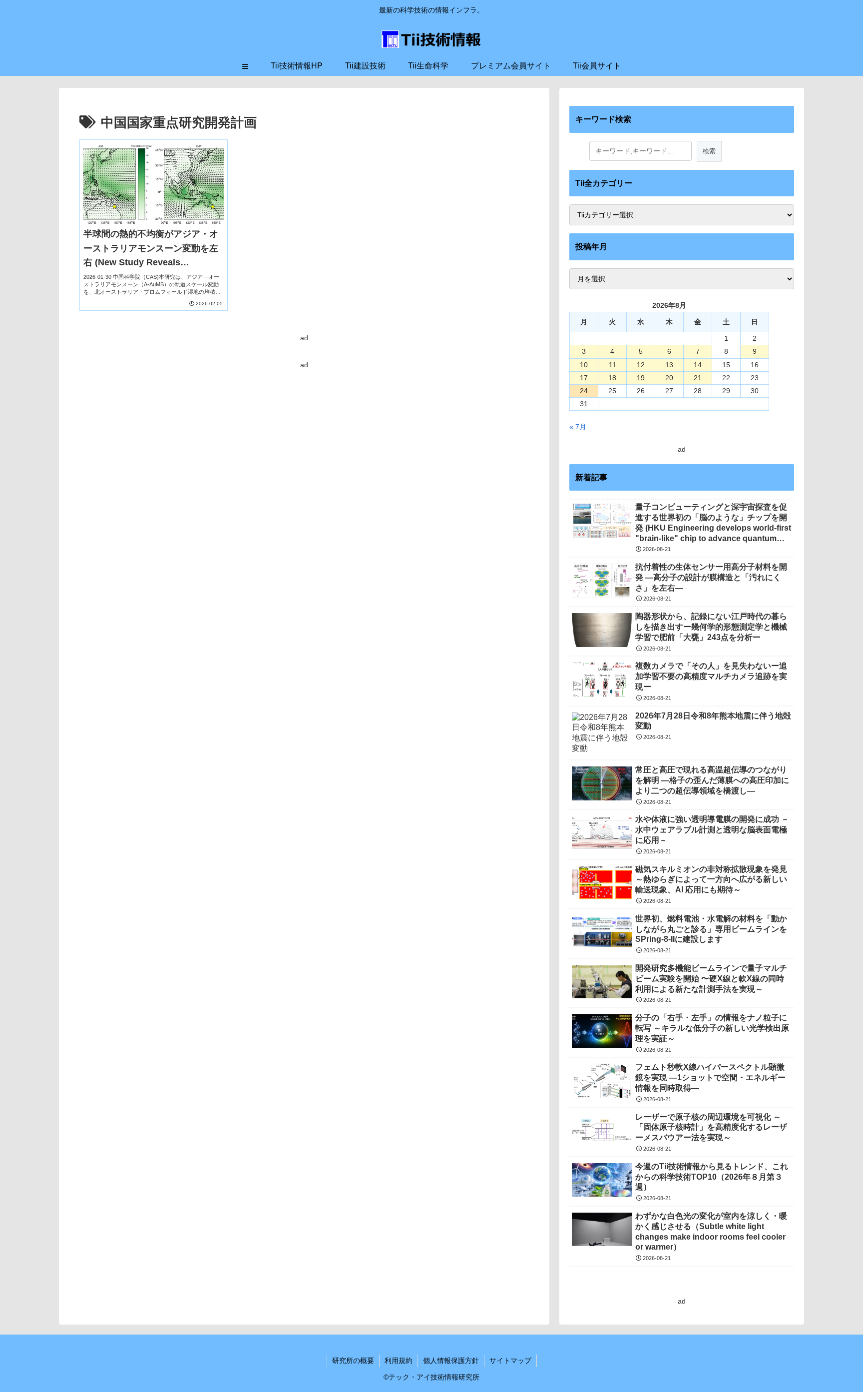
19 (641, 378)
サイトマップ (510, 1361)
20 (669, 378)
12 (641, 365)
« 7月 (577, 427)
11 (612, 365)
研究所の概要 (353, 1361)
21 (698, 378)
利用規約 (399, 1361)
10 (584, 365)
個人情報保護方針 (451, 1361)
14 (698, 365)
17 (584, 378)
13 (669, 365)
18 (612, 378)
